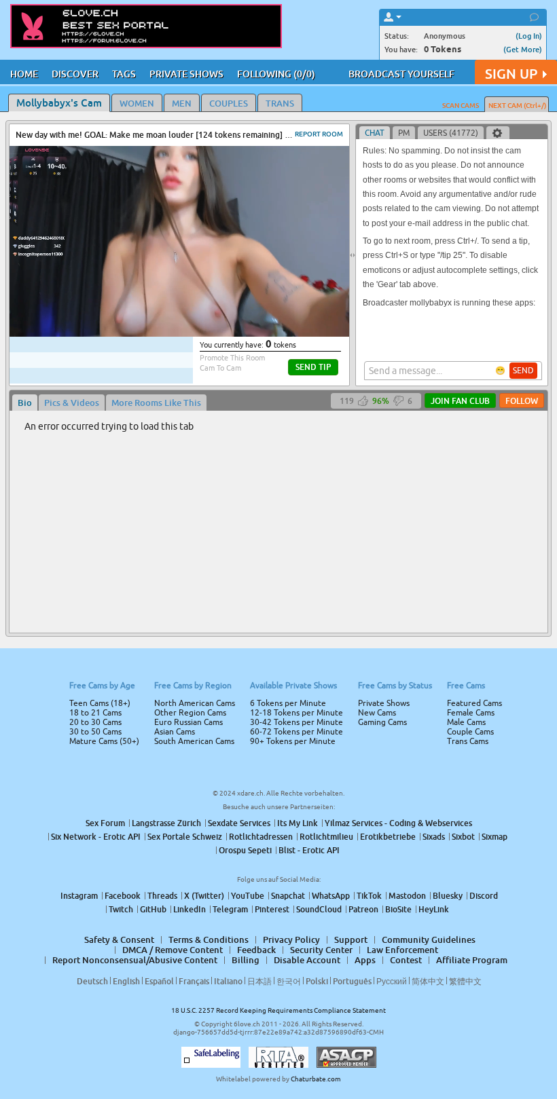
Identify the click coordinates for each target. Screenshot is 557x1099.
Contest (406, 959)
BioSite (398, 909)
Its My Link (297, 823)
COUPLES (228, 103)
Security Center (321, 949)
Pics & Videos (71, 402)
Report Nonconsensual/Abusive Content (134, 959)
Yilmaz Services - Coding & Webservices (398, 823)
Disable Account (307, 959)
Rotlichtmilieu (326, 837)
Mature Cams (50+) (104, 741)
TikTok (369, 896)
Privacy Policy (291, 939)
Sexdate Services (239, 823)
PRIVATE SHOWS (186, 73)
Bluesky (448, 896)
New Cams (377, 713)
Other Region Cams (190, 713)
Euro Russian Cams (188, 722)
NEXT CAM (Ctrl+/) (517, 105)
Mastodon (407, 896)
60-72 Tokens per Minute (296, 732)
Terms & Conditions (208, 939)
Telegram (230, 909)
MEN (182, 103)
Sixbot (463, 837)
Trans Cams (467, 741)
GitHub (153, 909)
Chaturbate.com (316, 1079)
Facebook (123, 896)
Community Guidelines (428, 939)
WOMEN (137, 103)
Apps (365, 959)
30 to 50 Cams (95, 732)
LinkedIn (189, 909)
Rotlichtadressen (261, 837)
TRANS (280, 103)
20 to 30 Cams (95, 722)
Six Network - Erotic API (96, 837)
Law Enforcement (402, 949)
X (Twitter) (204, 896)
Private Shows (384, 703)
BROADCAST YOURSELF (401, 73)
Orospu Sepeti (245, 850)
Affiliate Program (471, 959)
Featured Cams (474, 703)
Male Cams (466, 722)
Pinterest (272, 909)
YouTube (247, 896)
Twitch (121, 909)
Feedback (256, 949)
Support (350, 939)
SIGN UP (511, 73)
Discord (483, 896)
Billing (245, 959)
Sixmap (494, 837)
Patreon (363, 909)
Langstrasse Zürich (166, 823)
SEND (523, 370)
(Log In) (529, 35)
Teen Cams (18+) (99, 703)
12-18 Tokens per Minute (296, 713)
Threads (162, 896)
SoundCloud (319, 909)
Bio (25, 402)
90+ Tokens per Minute (293, 741)
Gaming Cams (382, 722)
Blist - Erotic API (309, 850)
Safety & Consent (119, 939)
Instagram (79, 896)
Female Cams (471, 713)
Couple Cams (470, 732)
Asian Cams (174, 732)
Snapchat (288, 896)
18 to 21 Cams (95, 713)
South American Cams (194, 741)
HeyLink (433, 909)
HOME (24, 73)
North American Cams (194, 703)
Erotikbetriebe (388, 837)
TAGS (124, 73)
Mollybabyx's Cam (59, 102)
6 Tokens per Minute (288, 703)
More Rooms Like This (156, 402)
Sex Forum (105, 823)
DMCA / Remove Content (172, 949)
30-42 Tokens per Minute (296, 722)
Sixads (434, 837)
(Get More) (522, 49)
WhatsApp (331, 896)
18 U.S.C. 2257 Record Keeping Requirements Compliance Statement (278, 1010)
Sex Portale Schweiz (184, 837)
